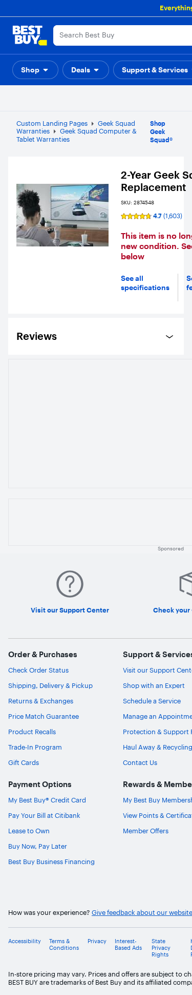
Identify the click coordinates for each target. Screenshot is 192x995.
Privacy (97, 941)
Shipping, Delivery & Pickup (50, 685)
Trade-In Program (35, 747)
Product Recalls (32, 732)
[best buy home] (29, 35)
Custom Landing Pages (52, 123)
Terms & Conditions (64, 944)
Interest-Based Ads (128, 944)
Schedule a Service (152, 701)
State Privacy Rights (161, 948)
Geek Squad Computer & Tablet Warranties (76, 135)
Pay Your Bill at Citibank (44, 815)
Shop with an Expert (154, 685)
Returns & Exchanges (40, 701)
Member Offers (145, 831)
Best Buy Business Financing (51, 861)
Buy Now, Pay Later (37, 846)
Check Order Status (38, 670)
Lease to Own (29, 831)
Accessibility (24, 941)
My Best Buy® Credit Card (47, 800)
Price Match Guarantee (43, 716)
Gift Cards (23, 762)
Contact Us (140, 762)
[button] (35, 70)
